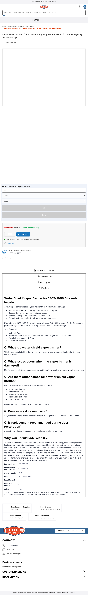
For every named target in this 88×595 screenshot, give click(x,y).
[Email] (9, 258)
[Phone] (79, 7)
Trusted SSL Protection (17, 518)
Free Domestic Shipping (20, 507)
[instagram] (12, 584)
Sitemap (72, 593)
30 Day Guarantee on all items (50, 509)
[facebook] (4, 258)
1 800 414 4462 (15, 253)
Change (11, 243)
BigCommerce (49, 593)
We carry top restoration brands (45, 518)
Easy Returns (45, 507)
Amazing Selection (42, 515)
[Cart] (84, 7)
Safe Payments (15, 515)
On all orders (15, 509)
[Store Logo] (14, 531)
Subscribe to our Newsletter (70, 531)
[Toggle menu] (16, 7)
